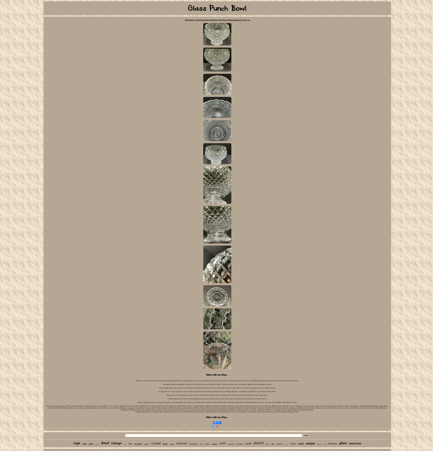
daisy (267, 444)
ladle (222, 443)
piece (207, 444)
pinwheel (240, 444)
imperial (231, 444)
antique (310, 443)
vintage (116, 443)
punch (259, 443)
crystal (156, 443)
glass (343, 443)
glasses (319, 444)
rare (130, 443)
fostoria (97, 444)
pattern (146, 444)
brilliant (332, 443)
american (355, 443)
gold (91, 444)
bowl (105, 443)
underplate (193, 444)
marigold (138, 444)
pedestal (280, 444)
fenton (201, 444)
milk (272, 444)
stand (300, 443)
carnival (181, 443)
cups (76, 443)
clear (84, 444)
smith (248, 443)
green (172, 444)
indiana (214, 444)
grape (287, 444)
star (325, 444)
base (293, 443)
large (165, 444)
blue (125, 444)
